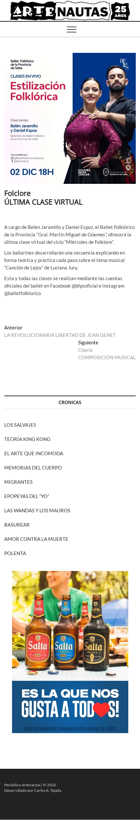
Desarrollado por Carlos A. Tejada (32, 790)
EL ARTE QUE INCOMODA (33, 453)
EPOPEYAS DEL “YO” (26, 496)
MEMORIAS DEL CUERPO (33, 467)
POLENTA (15, 553)
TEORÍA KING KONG (27, 439)
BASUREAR (17, 525)
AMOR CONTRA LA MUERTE (36, 539)
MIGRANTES (18, 482)
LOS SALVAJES (20, 425)
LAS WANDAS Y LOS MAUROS (37, 510)
